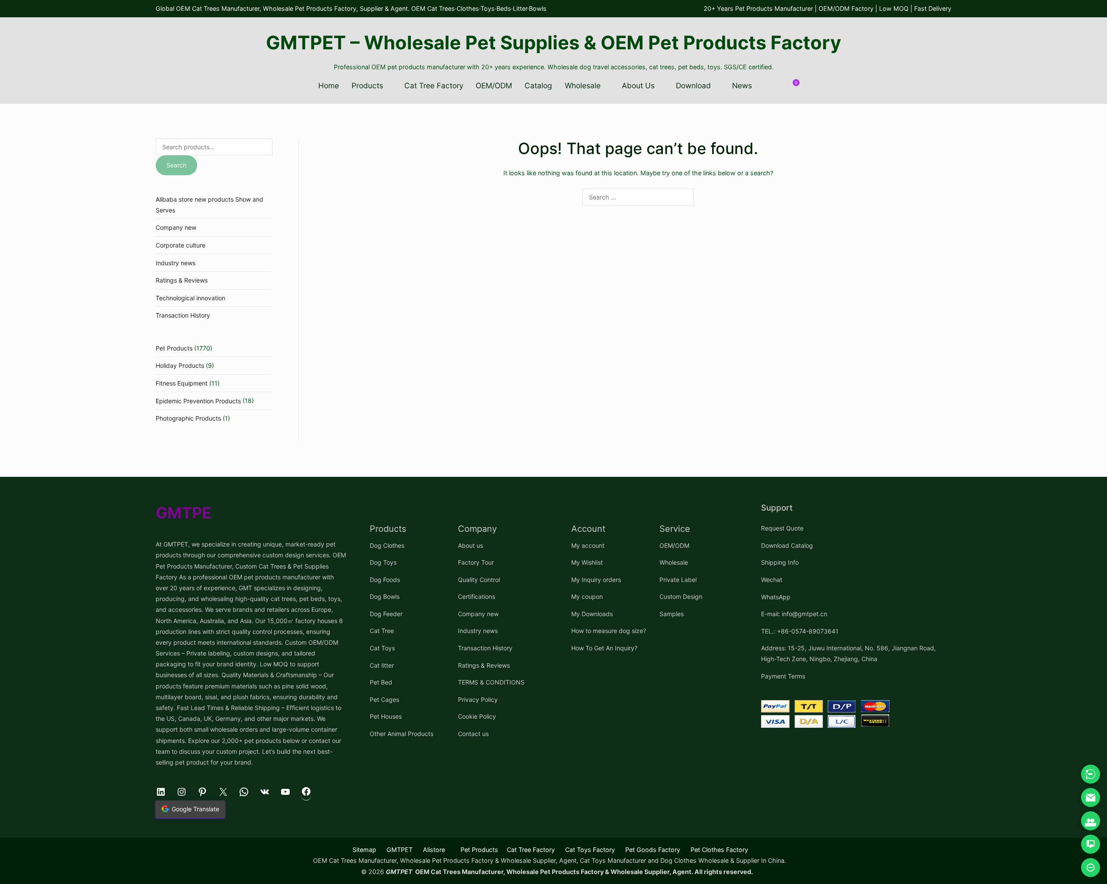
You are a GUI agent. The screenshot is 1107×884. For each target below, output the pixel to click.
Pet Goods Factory (652, 849)
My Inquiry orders (596, 579)
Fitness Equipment (182, 383)
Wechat (771, 579)
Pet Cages (384, 699)
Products (367, 85)
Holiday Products (180, 365)
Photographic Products (188, 418)
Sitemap (364, 849)
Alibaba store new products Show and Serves (209, 205)
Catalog (538, 85)
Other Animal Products (401, 733)
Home (328, 85)
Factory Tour (476, 562)
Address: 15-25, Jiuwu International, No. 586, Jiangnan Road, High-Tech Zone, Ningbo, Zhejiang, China (848, 653)
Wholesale (583, 85)
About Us (638, 85)
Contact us (473, 733)
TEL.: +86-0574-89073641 (799, 631)
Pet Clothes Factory (719, 849)
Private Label (678, 579)
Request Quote (782, 528)
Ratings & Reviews (182, 280)
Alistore (434, 849)
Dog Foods (385, 579)
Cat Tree (382, 630)
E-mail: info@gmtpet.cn (794, 613)
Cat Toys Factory (590, 849)
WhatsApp (775, 597)
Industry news (175, 263)
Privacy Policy (478, 699)
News (742, 85)
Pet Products (174, 348)
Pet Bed (381, 682)
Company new (176, 227)
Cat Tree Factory (434, 85)
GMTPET (400, 849)
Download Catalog (787, 545)
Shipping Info (780, 562)
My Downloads (592, 613)
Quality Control (479, 579)
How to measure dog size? (608, 630)
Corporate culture (180, 245)
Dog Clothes (387, 545)
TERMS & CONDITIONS (491, 682)
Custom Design (680, 596)
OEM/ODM (494, 85)
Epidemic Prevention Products (198, 401)
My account (588, 545)
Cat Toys (382, 648)
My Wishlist (587, 562)
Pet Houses (386, 716)
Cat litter (382, 665)
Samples (671, 613)
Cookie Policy (477, 716)
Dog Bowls (385, 596)
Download (693, 85)
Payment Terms (783, 676)
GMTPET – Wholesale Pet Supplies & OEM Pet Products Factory (553, 42)
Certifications (476, 596)
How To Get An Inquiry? (604, 648)
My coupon (587, 596)
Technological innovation (190, 298)
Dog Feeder (386, 613)
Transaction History (183, 315)
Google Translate (195, 809)
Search (176, 165)
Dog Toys (383, 562)
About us (470, 545)
